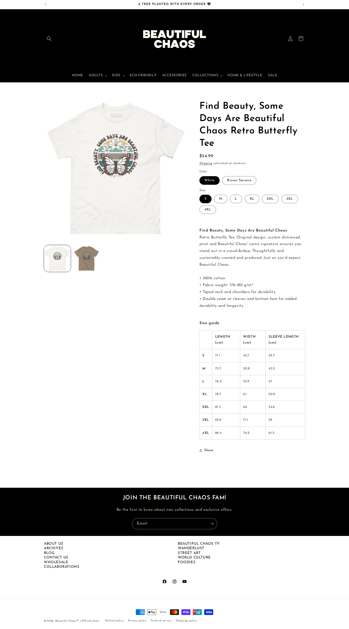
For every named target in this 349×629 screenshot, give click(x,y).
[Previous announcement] (45, 4)
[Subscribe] (212, 523)
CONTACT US (56, 557)
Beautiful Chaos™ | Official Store (77, 621)
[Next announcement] (303, 4)
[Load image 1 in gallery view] (57, 258)
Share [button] (208, 450)
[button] (49, 38)
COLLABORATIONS (61, 567)
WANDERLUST (191, 548)
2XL (270, 199)
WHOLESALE (56, 562)
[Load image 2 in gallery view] (86, 258)
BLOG (49, 553)
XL (252, 199)
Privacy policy (137, 621)
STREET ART (189, 553)
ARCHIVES (53, 548)
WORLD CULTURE (194, 557)
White (209, 180)
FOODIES (186, 562)
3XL (289, 199)
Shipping (205, 163)
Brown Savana (239, 180)
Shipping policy (186, 621)
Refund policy (114, 621)
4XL (207, 209)
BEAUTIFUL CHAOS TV (199, 544)
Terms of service (161, 621)
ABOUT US (53, 544)
